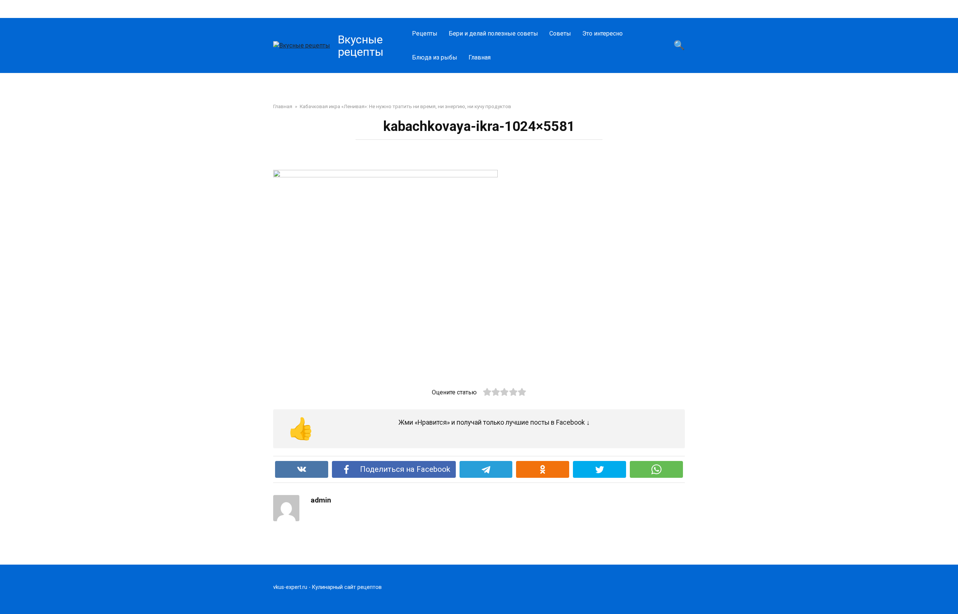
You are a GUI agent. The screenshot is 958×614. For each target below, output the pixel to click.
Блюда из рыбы (434, 57)
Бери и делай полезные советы (493, 33)
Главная (480, 57)
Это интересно (602, 33)
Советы (560, 33)
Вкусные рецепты (361, 45)
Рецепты (424, 33)
